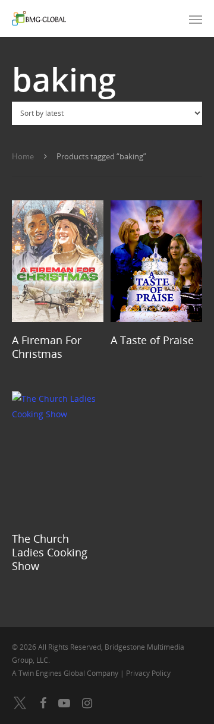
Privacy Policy (148, 673)
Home (23, 156)
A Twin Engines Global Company (66, 673)
